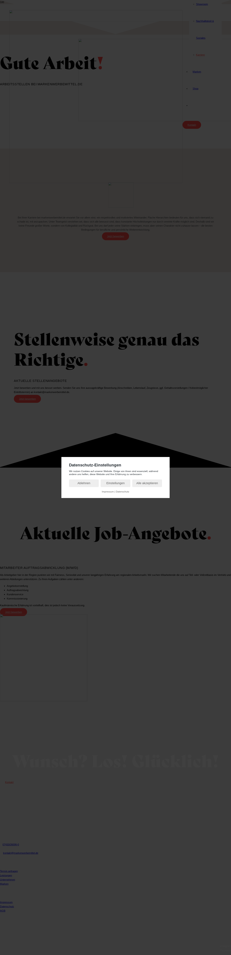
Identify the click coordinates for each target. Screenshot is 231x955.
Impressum (108, 491)
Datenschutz (122, 491)
